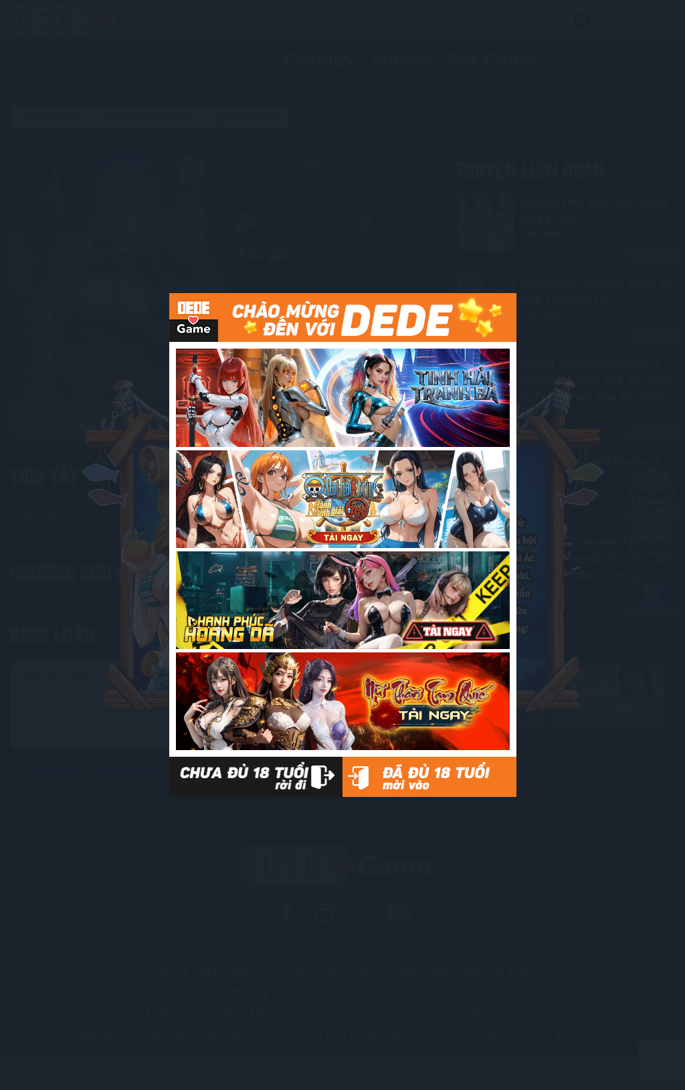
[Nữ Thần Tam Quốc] (343, 701)
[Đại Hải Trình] (343, 499)
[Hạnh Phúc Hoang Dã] (343, 600)
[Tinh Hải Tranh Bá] (343, 397)
